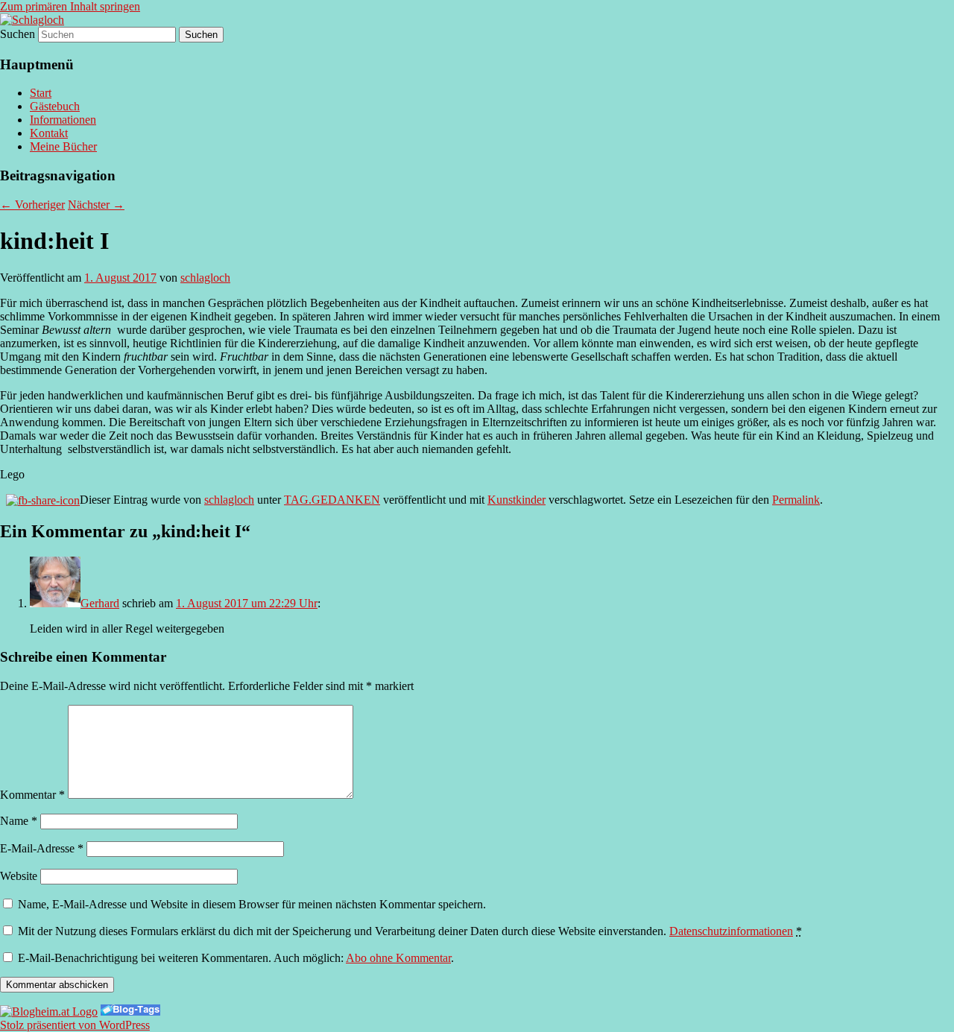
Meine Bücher (63, 146)
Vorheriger (32, 204)
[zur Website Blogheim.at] (49, 1011)
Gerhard (99, 603)
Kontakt (49, 133)
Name (18, 820)
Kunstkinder (516, 499)
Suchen (17, 34)
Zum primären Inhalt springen (70, 6)
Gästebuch (55, 106)
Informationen (63, 119)
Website (18, 876)
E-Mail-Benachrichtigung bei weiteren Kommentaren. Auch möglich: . (234, 958)
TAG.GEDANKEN (332, 499)
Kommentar (32, 794)
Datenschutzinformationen (731, 931)
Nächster (96, 204)
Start (40, 92)
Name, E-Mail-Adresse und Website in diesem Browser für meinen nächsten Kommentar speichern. (252, 904)
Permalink (796, 499)
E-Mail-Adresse (41, 848)
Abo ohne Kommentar (398, 958)
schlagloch (205, 277)
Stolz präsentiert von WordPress (75, 1025)
